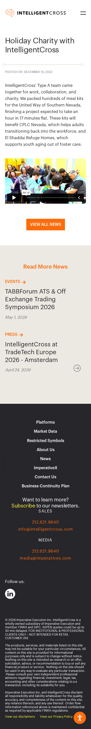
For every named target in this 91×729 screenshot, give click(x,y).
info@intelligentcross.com (45, 529)
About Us (46, 450)
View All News (45, 225)
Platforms (45, 422)
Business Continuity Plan (46, 486)
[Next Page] (78, 368)
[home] (35, 13)
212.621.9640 (45, 522)
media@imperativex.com (45, 558)
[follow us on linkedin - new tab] (10, 594)
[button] (82, 13)
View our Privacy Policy (56, 716)
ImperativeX (45, 468)
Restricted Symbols (45, 441)
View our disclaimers (20, 716)
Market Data (45, 431)
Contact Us (45, 477)
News (45, 459)
